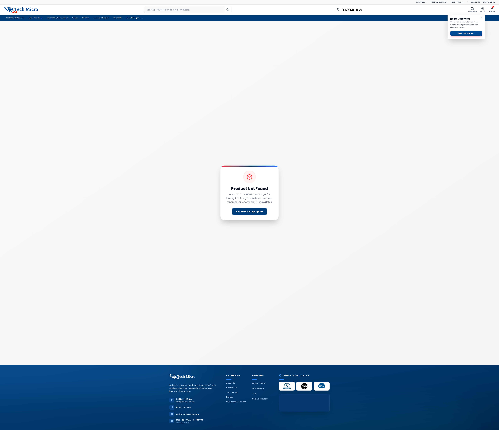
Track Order (232, 392)
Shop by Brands (438, 2)
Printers (85, 18)
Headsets (117, 18)
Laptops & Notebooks (15, 18)
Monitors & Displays (101, 18)
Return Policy (258, 388)
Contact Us (489, 2)
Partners (420, 2)
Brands (229, 397)
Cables (75, 18)
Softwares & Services (236, 401)
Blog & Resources (260, 399)
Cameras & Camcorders (57, 18)
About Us (475, 2)
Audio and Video (36, 18)
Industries (456, 2)
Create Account (466, 33)
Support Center (259, 383)
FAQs (254, 393)
